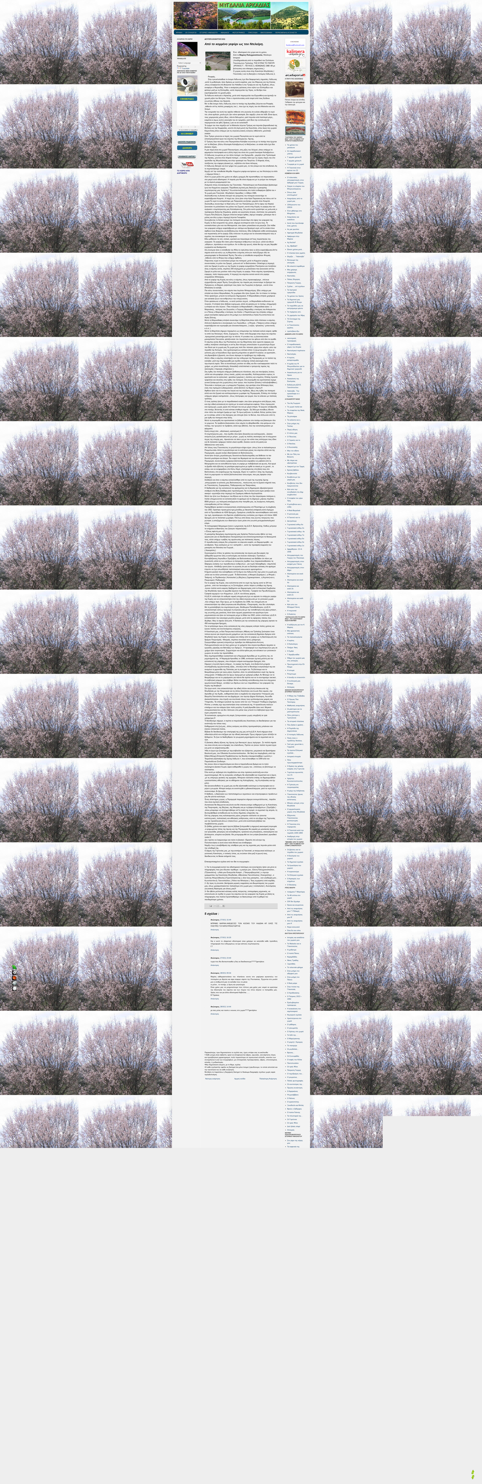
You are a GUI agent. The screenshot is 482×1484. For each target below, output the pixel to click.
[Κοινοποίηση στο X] (221, 906)
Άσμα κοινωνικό (293, 927)
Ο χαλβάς (291, 1230)
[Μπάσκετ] (14, 978)
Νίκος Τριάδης (292, 960)
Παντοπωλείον (293, 1063)
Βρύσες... (291, 1053)
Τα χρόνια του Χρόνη (295, 296)
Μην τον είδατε (293, 451)
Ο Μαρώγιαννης (293, 1038)
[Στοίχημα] (14, 988)
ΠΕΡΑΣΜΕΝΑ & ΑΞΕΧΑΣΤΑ (286, 33)
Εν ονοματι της (293, 1280)
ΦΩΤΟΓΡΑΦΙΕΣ (238, 33)
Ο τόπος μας (292, 433)
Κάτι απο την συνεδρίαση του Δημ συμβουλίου (295, 492)
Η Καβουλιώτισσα (294, 1177)
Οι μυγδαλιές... (293, 1049)
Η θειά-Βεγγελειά (293, 510)
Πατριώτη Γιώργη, (294, 283)
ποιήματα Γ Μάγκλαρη (296, 892)
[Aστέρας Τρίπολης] (14, 983)
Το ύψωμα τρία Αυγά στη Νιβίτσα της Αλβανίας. (295, 1199)
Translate (185, 68)
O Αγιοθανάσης (293, 993)
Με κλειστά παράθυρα (296, 266)
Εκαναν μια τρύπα (294, 1301)
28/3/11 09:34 (225, 973)
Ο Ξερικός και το (293, 440)
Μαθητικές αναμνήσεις (296, 705)
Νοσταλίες (291, 276)
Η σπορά (290, 670)
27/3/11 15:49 (225, 920)
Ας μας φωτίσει (293, 229)
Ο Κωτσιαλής (292, 447)
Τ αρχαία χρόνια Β (294, 157)
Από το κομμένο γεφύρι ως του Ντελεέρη (293, 1220)
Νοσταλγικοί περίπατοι (296, 350)
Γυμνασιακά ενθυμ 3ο (295, 542)
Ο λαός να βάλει (293, 1277)
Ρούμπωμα (291, 674)
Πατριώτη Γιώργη (294, 1070)
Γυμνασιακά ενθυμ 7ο (295, 535)
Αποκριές (290, 1130)
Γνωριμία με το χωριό (295, 164)
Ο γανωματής (292, 1028)
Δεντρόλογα (291, 521)
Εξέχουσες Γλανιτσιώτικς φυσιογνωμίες (292, 818)
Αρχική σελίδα (239, 1079)
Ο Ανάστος (291, 614)
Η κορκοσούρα (293, 872)
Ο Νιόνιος (291, 1098)
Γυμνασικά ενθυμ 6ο (295, 524)
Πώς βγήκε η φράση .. (296, 725)
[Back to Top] (472, 1472)
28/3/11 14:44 (225, 1007)
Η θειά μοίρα (292, 983)
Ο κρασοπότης (293, 1102)
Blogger (248, 1455)
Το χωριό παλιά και (294, 407)
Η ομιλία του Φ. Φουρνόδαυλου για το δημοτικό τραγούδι (295, 366)
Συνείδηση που (293, 1287)
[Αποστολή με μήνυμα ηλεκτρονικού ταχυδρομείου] (215, 906)
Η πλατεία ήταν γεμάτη (296, 253)
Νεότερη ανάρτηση (212, 1079)
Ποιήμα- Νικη (292, 647)
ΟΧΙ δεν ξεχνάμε (293, 901)
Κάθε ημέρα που (293, 1294)
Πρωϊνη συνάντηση (294, 1088)
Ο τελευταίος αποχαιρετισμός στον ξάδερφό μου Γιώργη (295, 180)
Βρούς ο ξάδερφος (294, 1109)
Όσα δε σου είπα (293, 930)
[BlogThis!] (218, 906)
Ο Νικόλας (291, 444)
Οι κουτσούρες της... (295, 1084)
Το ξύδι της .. (292, 1035)
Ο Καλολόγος (292, 644)
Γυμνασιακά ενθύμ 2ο (295, 528)
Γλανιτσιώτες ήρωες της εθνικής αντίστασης (295, 796)
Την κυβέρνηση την (294, 1298)
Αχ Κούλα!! (291, 242)
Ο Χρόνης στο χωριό (295, 1031)
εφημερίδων (194, 130)
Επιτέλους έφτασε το (295, 1312)
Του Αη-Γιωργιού (293, 403)
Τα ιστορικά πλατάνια (295, 721)
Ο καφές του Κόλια (294, 1060)
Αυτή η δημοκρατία (294, 1308)
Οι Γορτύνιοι (292, 1119)
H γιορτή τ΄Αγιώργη (295, 1042)
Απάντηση (215, 930)
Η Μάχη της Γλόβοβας (296, 696)
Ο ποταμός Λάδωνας (295, 734)
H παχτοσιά (291, 611)
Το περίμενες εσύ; (294, 312)
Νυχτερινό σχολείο (294, 1015)
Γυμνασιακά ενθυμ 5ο (295, 539)
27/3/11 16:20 (225, 937)
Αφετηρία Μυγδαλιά (295, 233)
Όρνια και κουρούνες (295, 905)
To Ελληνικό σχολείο (295, 875)
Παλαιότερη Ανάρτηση (268, 1079)
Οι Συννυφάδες (293, 1056)
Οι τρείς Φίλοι (292, 1067)
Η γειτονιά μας (292, 514)
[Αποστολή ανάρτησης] (210, 906)
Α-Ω (288, 1322)
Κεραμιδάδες (292, 957)
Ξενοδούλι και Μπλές (295, 1105)
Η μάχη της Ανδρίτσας (296, 791)
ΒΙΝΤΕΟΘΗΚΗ (266, 33)
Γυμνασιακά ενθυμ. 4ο (296, 531)
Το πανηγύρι (292, 1046)
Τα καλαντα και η (293, 420)
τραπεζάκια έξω (293, 331)
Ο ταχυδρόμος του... (295, 1074)
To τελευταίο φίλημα (295, 967)
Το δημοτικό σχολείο (295, 862)
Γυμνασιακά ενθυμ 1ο (295, 546)
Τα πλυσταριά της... (295, 1116)
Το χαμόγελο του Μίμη (296, 315)
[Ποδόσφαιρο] (14, 972)
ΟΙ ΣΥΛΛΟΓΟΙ (190, 33)
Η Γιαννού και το (293, 517)
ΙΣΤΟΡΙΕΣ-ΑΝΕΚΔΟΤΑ (209, 33)
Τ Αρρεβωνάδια (293, 655)
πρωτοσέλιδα (185, 130)
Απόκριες (290, 687)
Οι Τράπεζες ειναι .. (294, 1270)
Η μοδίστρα (291, 950)
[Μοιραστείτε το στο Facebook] (223, 906)
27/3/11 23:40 (225, 958)
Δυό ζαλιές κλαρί (293, 1126)
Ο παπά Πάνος (293, 953)
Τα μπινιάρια (292, 416)
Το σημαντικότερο (294, 1305)
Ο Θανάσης (291, 885)
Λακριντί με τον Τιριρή (295, 466)
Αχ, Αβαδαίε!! (292, 246)
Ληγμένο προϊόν (293, 1273)
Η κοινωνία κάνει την (295, 1291)
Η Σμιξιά (290, 651)
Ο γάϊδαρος (291, 1024)
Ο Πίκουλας (291, 437)
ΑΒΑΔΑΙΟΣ (225, 33)
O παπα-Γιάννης (293, 1112)
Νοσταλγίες (291, 354)
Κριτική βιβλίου (293, 470)
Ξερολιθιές (291, 964)
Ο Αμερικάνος (292, 1091)
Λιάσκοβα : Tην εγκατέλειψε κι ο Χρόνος (293, 393)
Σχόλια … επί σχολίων (296, 286)
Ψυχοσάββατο (292, 1095)
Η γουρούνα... (292, 1077)
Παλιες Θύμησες (293, 279)
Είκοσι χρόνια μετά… (295, 249)
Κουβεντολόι (292, 473)
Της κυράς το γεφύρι (295, 1227)
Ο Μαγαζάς (291, 1187)
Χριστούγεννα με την (295, 1284)
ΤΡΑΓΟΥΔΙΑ (252, 33)
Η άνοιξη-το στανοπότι (296, 677)
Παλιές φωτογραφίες (295, 1081)
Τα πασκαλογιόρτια (294, 637)
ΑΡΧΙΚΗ (179, 33)
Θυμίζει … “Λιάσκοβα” (295, 256)
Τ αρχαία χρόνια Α (294, 161)
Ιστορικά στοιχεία (294, 756)
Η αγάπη (290, 640)
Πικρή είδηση (292, 430)
